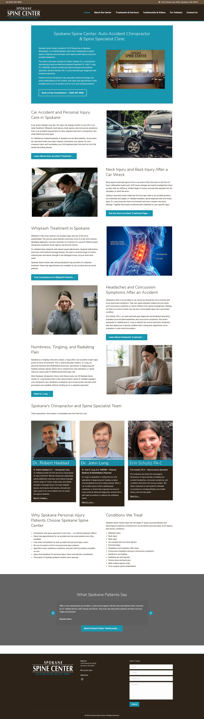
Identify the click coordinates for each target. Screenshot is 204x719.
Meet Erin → (135, 496)
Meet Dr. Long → (88, 502)
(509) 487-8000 (15, 2)
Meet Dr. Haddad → (41, 498)
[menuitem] (87, 12)
